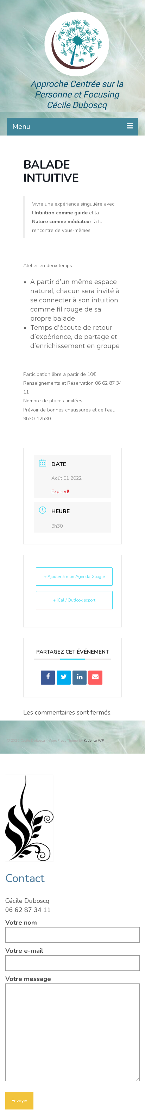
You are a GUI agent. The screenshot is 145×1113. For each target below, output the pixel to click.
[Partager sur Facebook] (48, 678)
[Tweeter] (64, 678)
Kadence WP (94, 740)
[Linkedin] (79, 678)
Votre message (28, 979)
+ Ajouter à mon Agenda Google (74, 576)
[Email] (95, 678)
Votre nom (21, 922)
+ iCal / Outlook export (74, 600)
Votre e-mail (24, 951)
